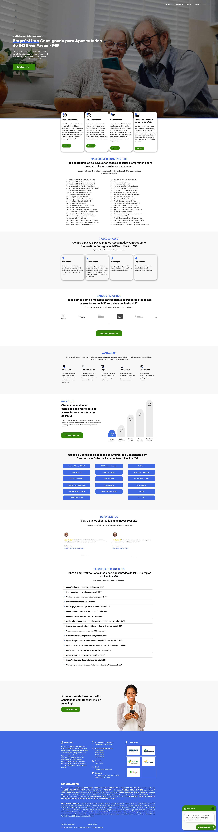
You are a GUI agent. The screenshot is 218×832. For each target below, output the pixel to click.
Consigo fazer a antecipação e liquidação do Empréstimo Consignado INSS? (94, 626)
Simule (189, 4)
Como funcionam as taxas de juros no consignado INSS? (86, 611)
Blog (204, 4)
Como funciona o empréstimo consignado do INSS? (85, 587)
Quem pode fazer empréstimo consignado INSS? (84, 592)
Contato (196, 4)
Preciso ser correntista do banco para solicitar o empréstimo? (89, 650)
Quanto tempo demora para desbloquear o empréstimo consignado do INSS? (94, 641)
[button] (63, 316)
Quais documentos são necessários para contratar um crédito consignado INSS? (96, 645)
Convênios (178, 4)
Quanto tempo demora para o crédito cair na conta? (85, 655)
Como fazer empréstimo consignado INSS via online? (85, 631)
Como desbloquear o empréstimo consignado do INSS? (86, 636)
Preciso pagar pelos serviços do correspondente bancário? (88, 607)
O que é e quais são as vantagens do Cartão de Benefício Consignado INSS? (94, 665)
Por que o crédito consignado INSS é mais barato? (84, 616)
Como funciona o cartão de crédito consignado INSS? (85, 660)
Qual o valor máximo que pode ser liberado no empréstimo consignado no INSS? (96, 621)
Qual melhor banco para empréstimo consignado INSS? (86, 597)
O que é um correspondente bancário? (80, 602)
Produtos (167, 4)
